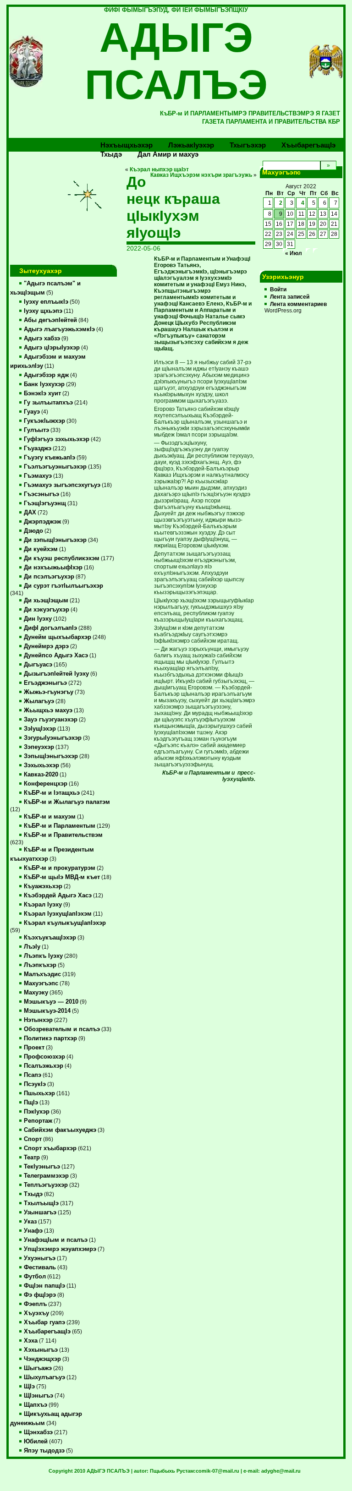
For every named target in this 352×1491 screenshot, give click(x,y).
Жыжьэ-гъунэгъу (48, 692)
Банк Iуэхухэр (44, 384)
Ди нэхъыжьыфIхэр (53, 567)
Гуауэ (32, 412)
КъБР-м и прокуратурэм (59, 868)
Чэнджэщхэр (42, 1359)
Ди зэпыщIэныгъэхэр (55, 540)
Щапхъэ (35, 1405)
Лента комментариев (298, 304)
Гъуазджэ (37, 448)
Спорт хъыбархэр (50, 1148)
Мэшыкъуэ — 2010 (51, 1002)
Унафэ (33, 1231)
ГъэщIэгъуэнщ (45, 503)
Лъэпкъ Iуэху (43, 956)
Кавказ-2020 (41, 774)
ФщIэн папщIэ (44, 1286)
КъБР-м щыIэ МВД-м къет (62, 877)
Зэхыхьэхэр (41, 765)
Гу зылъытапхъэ (48, 402)
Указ (30, 1221)
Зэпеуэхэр (39, 747)
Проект (34, 1047)
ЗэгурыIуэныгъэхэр (53, 738)
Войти (278, 289)
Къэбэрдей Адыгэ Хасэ (58, 895)
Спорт (33, 1139)
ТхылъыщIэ (41, 1203)
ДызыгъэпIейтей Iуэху (56, 674)
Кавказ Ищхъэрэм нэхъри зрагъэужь (201, 175)
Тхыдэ (111, 154)
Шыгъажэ (38, 1368)
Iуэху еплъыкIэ (46, 302)
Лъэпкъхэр (40, 965)
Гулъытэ (36, 430)
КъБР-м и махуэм (50, 817)
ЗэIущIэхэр (40, 729)
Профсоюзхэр (44, 1057)
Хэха (31, 1341)
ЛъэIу (32, 947)
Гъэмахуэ (38, 476)
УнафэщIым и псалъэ (56, 1240)
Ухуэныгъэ (39, 1258)
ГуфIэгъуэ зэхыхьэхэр (56, 439)
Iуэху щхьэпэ (43, 311)
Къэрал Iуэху (43, 904)
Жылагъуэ (39, 701)
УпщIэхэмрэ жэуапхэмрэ (60, 1249)
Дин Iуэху (38, 619)
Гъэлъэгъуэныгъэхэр (55, 467)
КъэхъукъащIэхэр (50, 937)
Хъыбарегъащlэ (308, 145)
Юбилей (36, 1441)
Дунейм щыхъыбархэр (57, 637)
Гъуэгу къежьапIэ (49, 457)
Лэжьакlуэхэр (191, 145)
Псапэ (32, 1075)
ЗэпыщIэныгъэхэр (51, 756)
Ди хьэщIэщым (46, 600)
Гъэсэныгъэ (41, 494)
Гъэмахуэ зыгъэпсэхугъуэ (62, 485)
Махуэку (36, 992)
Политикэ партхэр (50, 1038)
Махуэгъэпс (41, 983)
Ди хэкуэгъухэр (46, 609)
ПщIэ (31, 1102)
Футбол (35, 1276)
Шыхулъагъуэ (44, 1377)
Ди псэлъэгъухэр (49, 576)
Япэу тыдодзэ (44, 1450)
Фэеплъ (35, 1304)
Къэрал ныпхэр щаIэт (159, 169)
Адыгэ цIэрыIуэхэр (52, 347)
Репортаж (38, 1121)
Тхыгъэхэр (248, 145)
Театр (32, 1157)
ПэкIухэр (37, 1112)
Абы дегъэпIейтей (50, 320)
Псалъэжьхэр (43, 1066)
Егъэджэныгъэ (45, 683)
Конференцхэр (45, 784)
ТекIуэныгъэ (42, 1166)
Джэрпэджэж (42, 522)
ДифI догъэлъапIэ (50, 628)
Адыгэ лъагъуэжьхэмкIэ (59, 329)
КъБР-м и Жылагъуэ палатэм (67, 802)
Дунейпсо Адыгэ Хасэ (56, 655)
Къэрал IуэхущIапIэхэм (58, 914)
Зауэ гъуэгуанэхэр (50, 719)
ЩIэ (29, 1386)
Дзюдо (33, 531)
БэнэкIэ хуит (42, 393)
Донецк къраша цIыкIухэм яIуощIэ (173, 207)
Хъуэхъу (36, 1313)
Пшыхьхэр (39, 1093)
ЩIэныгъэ (38, 1396)
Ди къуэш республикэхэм (61, 558)
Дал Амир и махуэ (168, 154)
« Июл (293, 253)
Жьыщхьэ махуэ (48, 710)
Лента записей (289, 297)
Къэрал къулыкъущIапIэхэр (65, 923)
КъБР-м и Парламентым (59, 826)
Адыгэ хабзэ (42, 338)
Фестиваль (40, 1267)
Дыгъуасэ (38, 664)
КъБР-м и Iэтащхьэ (52, 793)
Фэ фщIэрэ (40, 1295)
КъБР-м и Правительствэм (63, 835)
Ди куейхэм (41, 549)
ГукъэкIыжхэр (44, 421)
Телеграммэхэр (46, 1176)
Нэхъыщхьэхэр (126, 145)
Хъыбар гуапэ (44, 1322)
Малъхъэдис (42, 974)
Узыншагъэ (40, 1212)
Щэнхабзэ (38, 1432)
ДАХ (30, 512)
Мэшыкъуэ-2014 (47, 1011)
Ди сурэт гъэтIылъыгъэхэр (63, 586)
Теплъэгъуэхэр (46, 1185)
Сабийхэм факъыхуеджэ (60, 1130)
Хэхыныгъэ (41, 1350)
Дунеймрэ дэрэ (46, 646)
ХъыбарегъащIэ (47, 1331)
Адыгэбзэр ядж (46, 375)
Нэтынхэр (38, 1020)
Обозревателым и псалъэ (62, 1029)
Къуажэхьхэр (43, 886)
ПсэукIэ (35, 1084)
